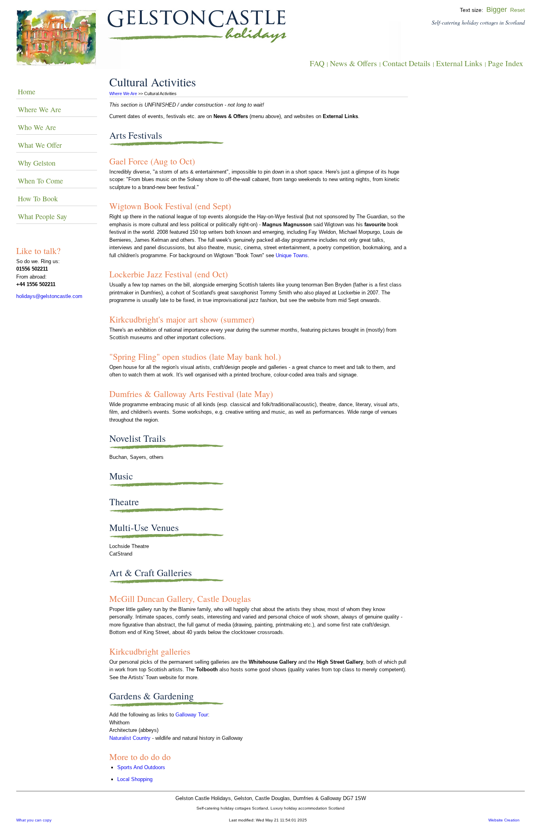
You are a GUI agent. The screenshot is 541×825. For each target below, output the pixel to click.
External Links (459, 63)
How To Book (38, 198)
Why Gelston (36, 163)
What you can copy (33, 820)
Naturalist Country (129, 738)
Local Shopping (134, 779)
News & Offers (353, 63)
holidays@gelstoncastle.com (49, 296)
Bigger (496, 9)
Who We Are (37, 127)
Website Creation (504, 820)
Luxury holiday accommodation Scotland (307, 808)
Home (26, 91)
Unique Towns (292, 255)
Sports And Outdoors (141, 767)
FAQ (317, 63)
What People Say (42, 216)
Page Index (505, 63)
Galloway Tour (191, 715)
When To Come (40, 180)
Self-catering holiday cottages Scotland (232, 808)
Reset (517, 10)
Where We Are (123, 93)
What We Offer (40, 145)
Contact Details (407, 63)
